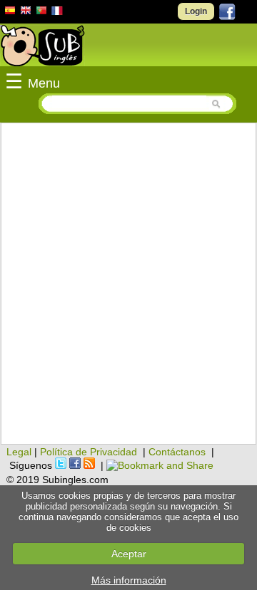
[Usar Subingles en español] (10, 13)
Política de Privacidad (88, 451)
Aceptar (128, 553)
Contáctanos (177, 451)
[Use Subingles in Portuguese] (41, 12)
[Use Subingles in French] (57, 13)
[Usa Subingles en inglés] (25, 12)
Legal (18, 451)
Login (196, 11)
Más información (128, 580)
